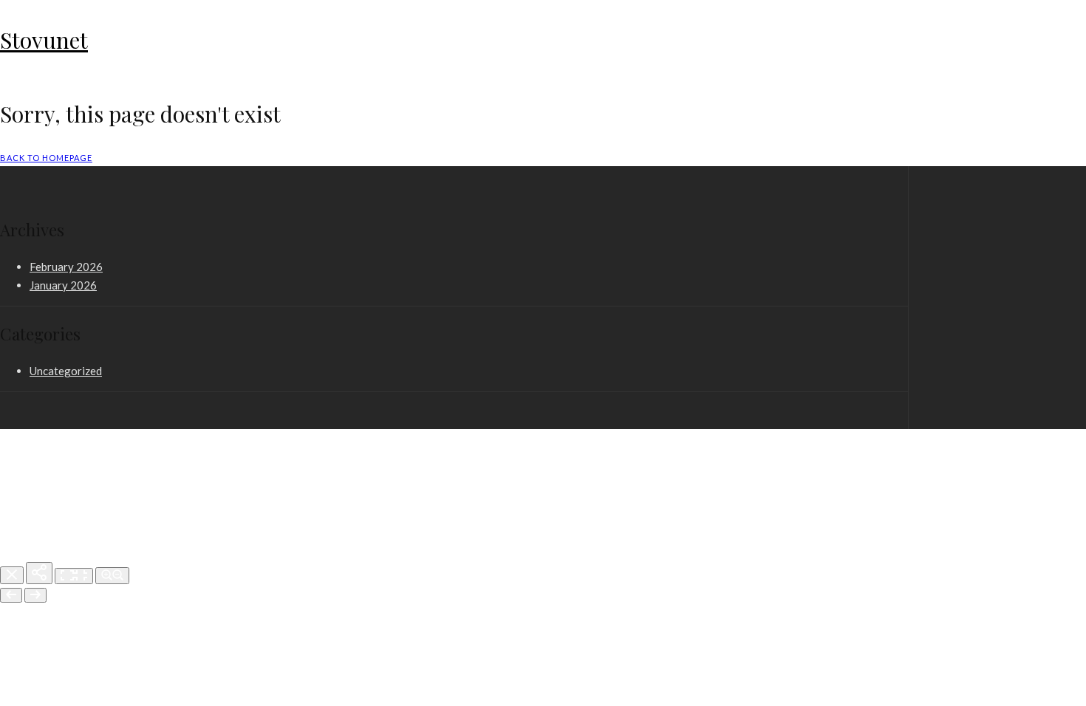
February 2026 (66, 266)
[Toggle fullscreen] (74, 576)
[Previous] (11, 595)
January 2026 (63, 285)
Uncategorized (66, 370)
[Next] (35, 595)
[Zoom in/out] (112, 575)
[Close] (12, 575)
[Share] (39, 573)
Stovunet (44, 40)
